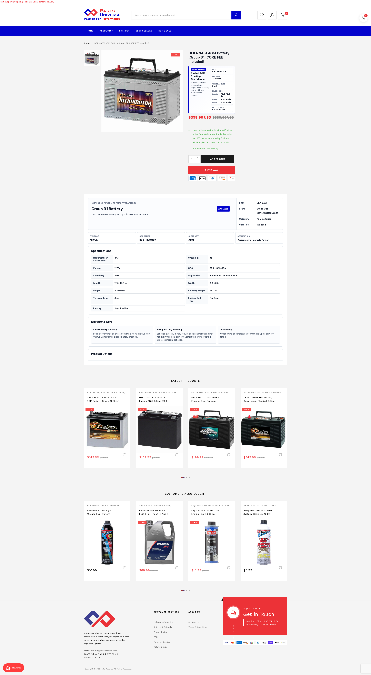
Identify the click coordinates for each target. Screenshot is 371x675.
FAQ (156, 637)
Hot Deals (164, 31)
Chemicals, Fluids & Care (154, 505)
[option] (142, 91)
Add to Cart (217, 159)
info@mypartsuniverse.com (104, 650)
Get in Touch (258, 614)
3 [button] (189, 477)
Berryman (93, 505)
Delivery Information (163, 622)
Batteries (93, 392)
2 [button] (186, 477)
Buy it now (211, 170)
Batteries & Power (112, 392)
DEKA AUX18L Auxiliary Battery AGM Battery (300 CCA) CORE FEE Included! (153, 401)
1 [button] (182, 477)
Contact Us (193, 622)
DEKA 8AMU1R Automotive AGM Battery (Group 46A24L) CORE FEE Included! (103, 401)
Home (90, 31)
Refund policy (160, 647)
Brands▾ (124, 31)
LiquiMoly (197, 505)
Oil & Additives (110, 505)
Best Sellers (144, 31)
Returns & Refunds (163, 627)
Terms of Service (162, 642)
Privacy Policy (160, 632)
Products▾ (106, 31)
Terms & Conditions (197, 627)
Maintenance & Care (216, 505)
